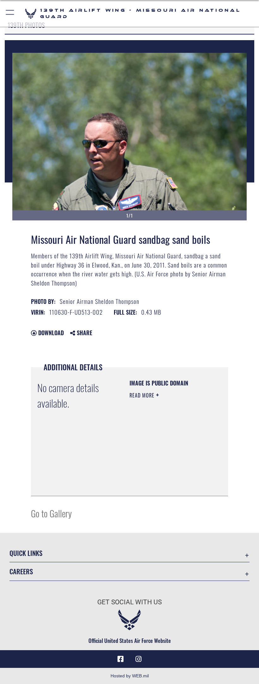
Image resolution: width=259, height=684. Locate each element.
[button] (10, 13)
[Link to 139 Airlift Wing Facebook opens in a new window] (120, 659)
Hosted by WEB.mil (130, 675)
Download (50, 333)
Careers (21, 571)
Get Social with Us (129, 602)
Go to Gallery (51, 513)
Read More (143, 395)
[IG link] (138, 659)
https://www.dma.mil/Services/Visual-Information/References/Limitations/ (168, 484)
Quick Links (25, 553)
